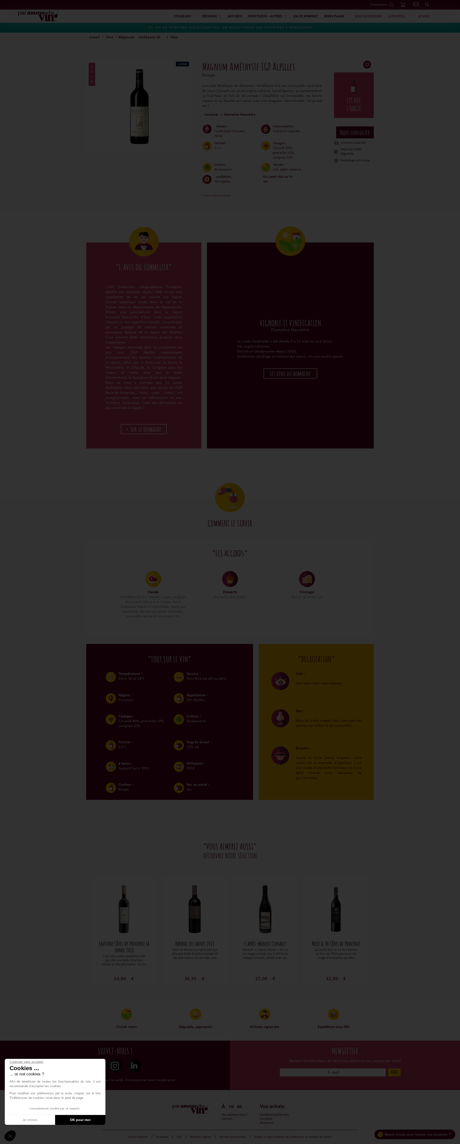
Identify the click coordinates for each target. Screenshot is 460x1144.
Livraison (266, 1119)
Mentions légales (200, 1137)
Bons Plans (334, 16)
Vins (109, 37)
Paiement (266, 1123)
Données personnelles (232, 1137)
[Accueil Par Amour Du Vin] (38, 16)
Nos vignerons (368, 16)
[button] (10, 1136)
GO (394, 1072)
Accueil (93, 37)
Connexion (378, 5)
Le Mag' (424, 16)
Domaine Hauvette (239, 115)
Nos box (235, 16)
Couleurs (182, 16)
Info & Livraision (138, 1137)
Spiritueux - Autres (265, 16)
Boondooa (162, 1137)
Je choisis (30, 1120)
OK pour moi (80, 1120)
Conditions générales (274, 1115)
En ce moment (305, 16)
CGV (179, 1137)
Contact (227, 1119)
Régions (209, 16)
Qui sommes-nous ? (235, 1115)
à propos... (397, 16)
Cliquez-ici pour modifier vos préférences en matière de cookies (293, 1137)
